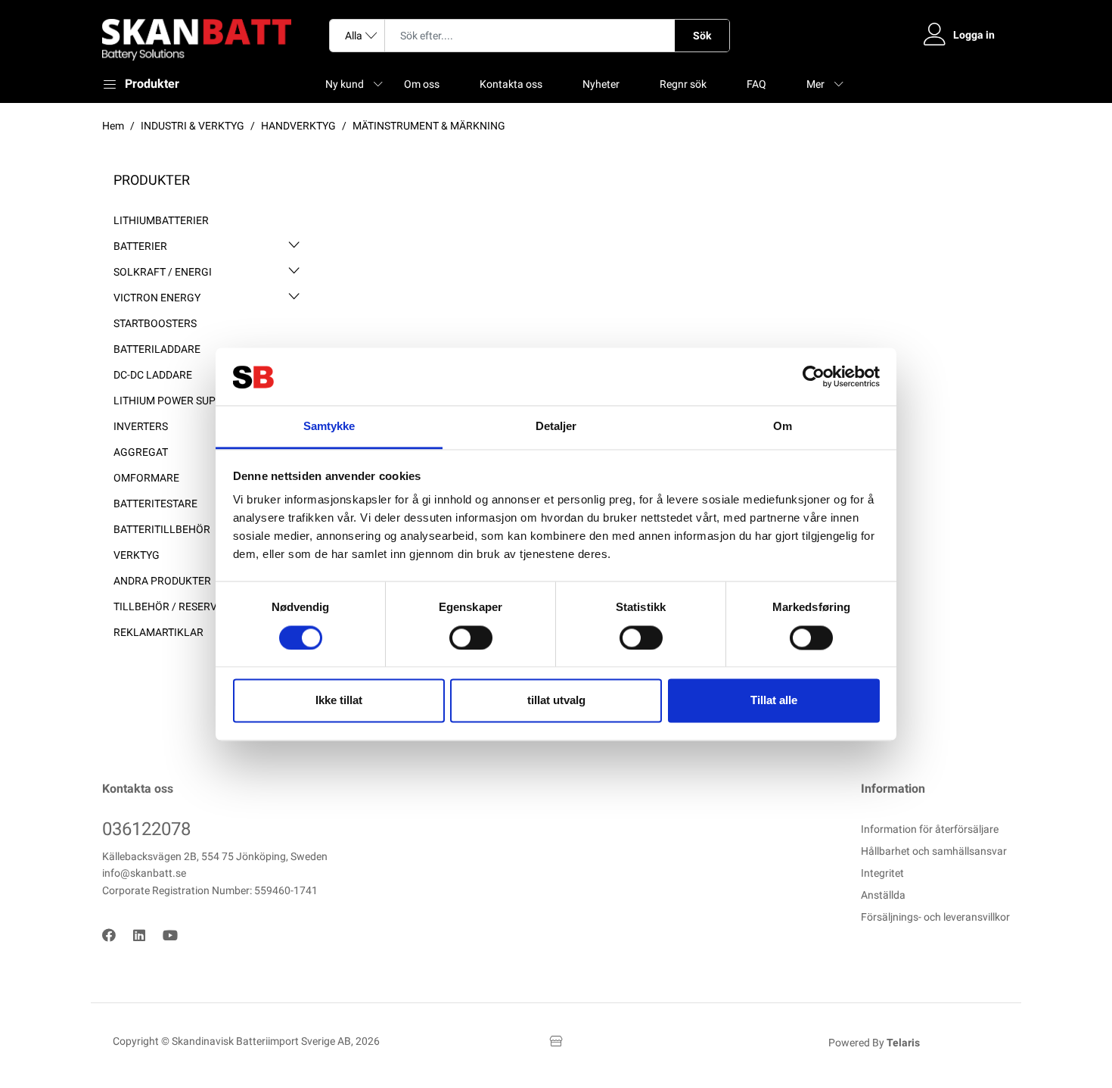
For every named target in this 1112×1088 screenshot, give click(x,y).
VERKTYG (136, 555)
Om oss (422, 84)
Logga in (974, 35)
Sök (702, 36)
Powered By (874, 1043)
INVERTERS (140, 426)
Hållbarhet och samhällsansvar (934, 851)
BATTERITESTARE (155, 503)
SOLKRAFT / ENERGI (162, 272)
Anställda (883, 895)
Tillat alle (773, 700)
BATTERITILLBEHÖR (161, 529)
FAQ (756, 84)
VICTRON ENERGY (156, 297)
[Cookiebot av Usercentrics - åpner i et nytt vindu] (813, 376)
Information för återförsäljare (930, 829)
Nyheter (601, 84)
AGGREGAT (140, 452)
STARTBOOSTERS (155, 323)
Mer (815, 84)
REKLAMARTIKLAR (158, 632)
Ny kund (344, 84)
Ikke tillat (338, 700)
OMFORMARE (146, 478)
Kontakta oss (511, 84)
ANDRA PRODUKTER (162, 581)
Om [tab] (782, 426)
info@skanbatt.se (144, 873)
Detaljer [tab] (556, 426)
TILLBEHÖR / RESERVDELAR (181, 606)
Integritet (882, 873)
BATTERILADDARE (156, 349)
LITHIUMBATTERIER (161, 220)
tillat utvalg (556, 700)
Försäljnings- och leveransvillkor (935, 917)
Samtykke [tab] (329, 426)
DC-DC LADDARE (152, 375)
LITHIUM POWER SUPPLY (173, 400)
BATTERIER (140, 246)
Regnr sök (683, 84)
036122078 (146, 829)
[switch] (470, 637)
